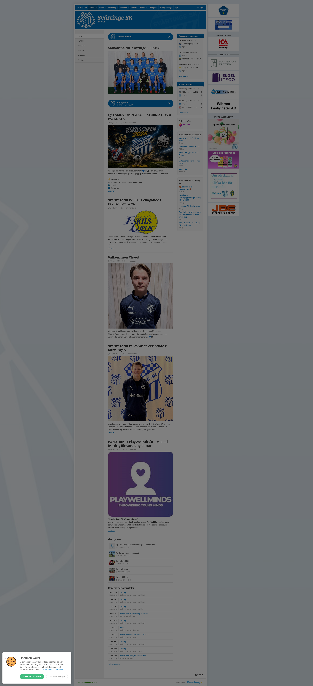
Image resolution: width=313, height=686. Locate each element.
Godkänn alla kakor (32, 676)
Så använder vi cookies (52, 669)
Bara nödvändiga (57, 676)
